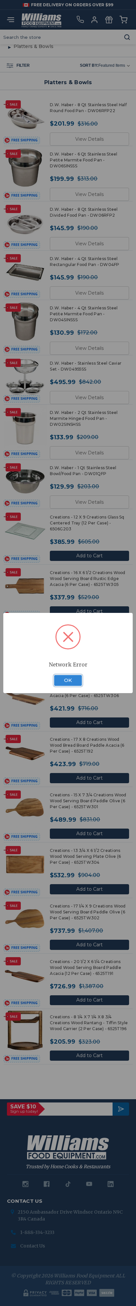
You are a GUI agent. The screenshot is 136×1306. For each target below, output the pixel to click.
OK (68, 680)
